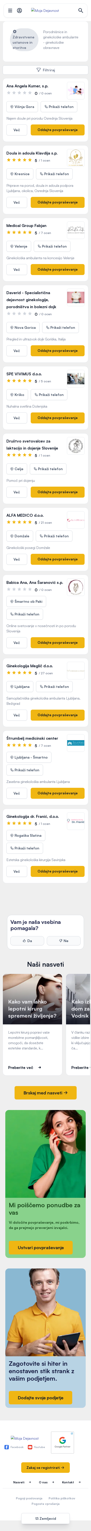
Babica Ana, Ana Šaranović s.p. (34, 582)
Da (29, 941)
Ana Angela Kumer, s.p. (27, 85)
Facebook (17, 1447)
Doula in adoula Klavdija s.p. (32, 153)
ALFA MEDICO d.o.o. (25, 515)
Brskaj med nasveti (43, 1093)
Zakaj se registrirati (44, 1467)
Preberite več (20, 1067)
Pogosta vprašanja (46, 1504)
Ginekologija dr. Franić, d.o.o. (32, 816)
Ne (66, 941)
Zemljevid (47, 1518)
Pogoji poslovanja (29, 1498)
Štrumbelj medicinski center (32, 738)
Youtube (39, 1447)
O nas (43, 1482)
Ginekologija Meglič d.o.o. (29, 665)
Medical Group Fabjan (26, 225)
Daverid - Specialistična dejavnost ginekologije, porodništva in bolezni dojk (31, 299)
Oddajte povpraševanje (58, 130)
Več (16, 130)
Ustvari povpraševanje (41, 1247)
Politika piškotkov (62, 1498)
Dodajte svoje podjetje (40, 1397)
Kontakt (68, 1482)
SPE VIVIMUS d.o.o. (24, 373)
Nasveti (18, 1482)
